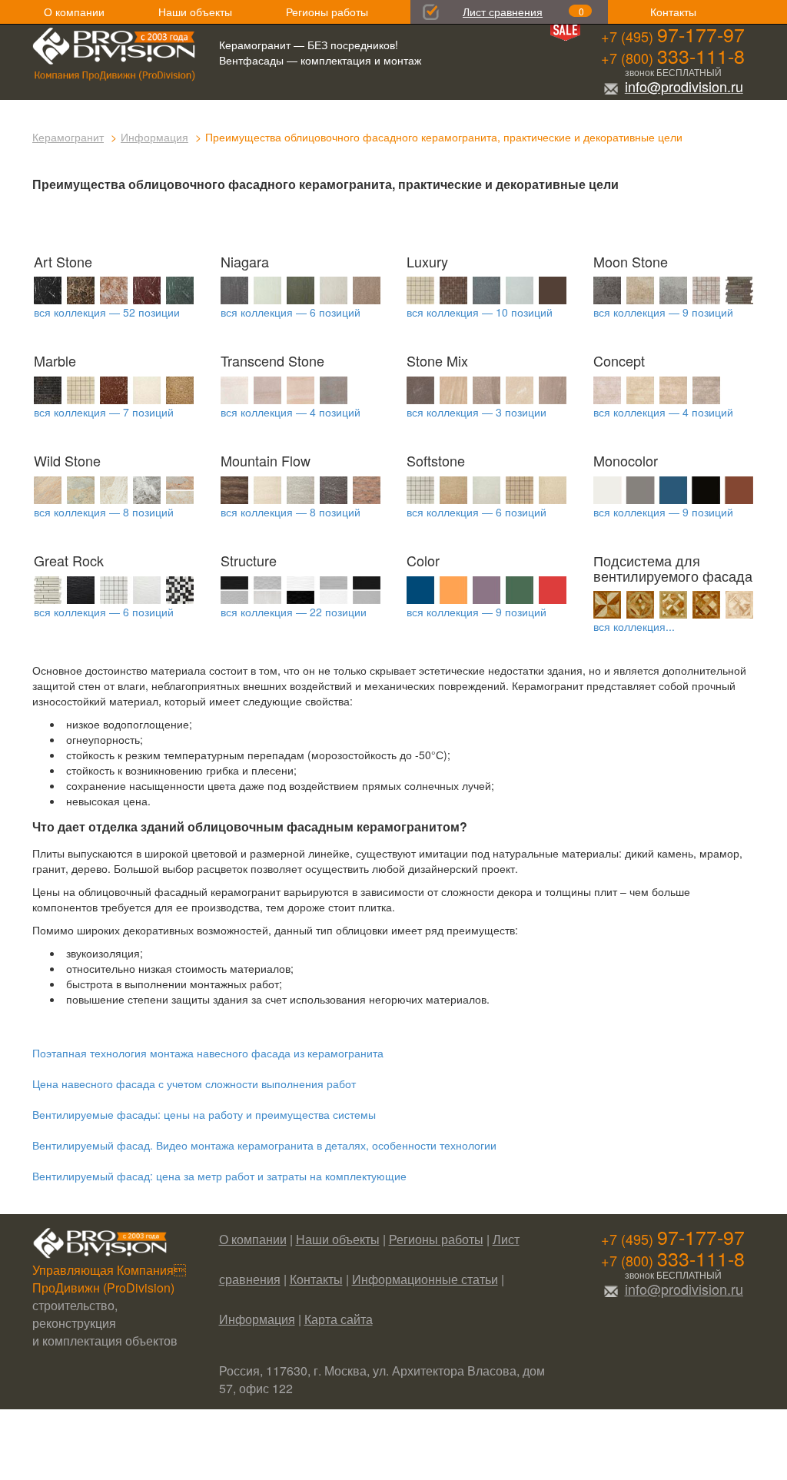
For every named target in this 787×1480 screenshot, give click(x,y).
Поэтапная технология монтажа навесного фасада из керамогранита (208, 1052)
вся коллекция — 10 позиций (480, 312)
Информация (154, 136)
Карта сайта (338, 1319)
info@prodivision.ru (684, 86)
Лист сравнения (503, 11)
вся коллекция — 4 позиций (290, 412)
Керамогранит (68, 136)
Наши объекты (195, 11)
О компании (74, 11)
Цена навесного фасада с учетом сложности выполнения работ (194, 1083)
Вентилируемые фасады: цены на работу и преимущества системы (204, 1114)
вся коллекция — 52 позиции (107, 312)
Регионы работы (327, 11)
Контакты (673, 11)
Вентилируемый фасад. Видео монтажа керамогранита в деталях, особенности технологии (264, 1145)
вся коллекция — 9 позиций (663, 312)
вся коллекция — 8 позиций (104, 511)
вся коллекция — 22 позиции (294, 611)
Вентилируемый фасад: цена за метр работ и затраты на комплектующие (219, 1175)
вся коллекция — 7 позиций (104, 412)
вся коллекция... (634, 626)
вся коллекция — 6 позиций (290, 312)
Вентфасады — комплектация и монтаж (320, 60)
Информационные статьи (425, 1279)
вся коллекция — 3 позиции (476, 412)
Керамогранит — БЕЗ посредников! (308, 44)
